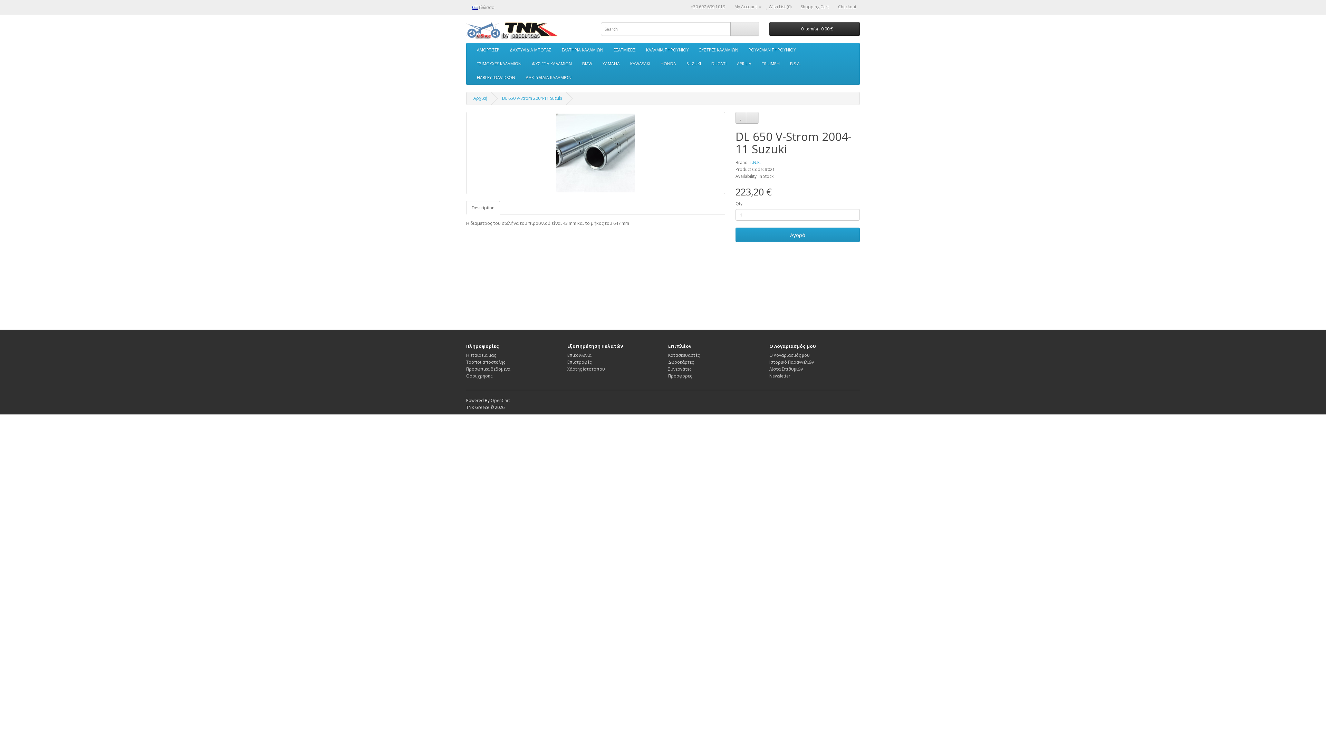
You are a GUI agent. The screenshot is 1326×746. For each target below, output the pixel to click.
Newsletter (779, 376)
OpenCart (500, 400)
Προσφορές (680, 376)
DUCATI (719, 64)
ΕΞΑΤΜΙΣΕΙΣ (625, 50)
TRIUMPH (771, 64)
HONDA (668, 64)
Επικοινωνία (579, 355)
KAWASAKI (640, 64)
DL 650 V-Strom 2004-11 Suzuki (532, 98)
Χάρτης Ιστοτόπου (586, 369)
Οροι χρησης (479, 376)
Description (483, 208)
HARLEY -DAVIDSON (496, 77)
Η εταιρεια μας (481, 355)
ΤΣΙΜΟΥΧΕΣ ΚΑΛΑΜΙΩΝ (499, 64)
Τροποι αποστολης (485, 362)
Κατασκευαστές (684, 355)
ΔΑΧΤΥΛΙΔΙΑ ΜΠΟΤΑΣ (530, 50)
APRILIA (744, 64)
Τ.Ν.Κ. (755, 162)
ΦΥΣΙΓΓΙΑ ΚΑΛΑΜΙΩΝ (552, 64)
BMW (587, 64)
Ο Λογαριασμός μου (789, 355)
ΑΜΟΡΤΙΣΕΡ (488, 50)
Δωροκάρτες (681, 362)
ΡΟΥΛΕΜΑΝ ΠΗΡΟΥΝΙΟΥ (772, 50)
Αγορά (797, 234)
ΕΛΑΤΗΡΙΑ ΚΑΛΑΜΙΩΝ (582, 50)
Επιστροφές (579, 362)
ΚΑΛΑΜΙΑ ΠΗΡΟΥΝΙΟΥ (667, 50)
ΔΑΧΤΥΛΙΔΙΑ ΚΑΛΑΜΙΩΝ (548, 77)
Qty (739, 204)
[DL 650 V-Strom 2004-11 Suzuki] (595, 153)
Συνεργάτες (679, 369)
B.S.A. (795, 64)
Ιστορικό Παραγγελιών (791, 362)
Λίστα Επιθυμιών (786, 369)
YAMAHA (611, 64)
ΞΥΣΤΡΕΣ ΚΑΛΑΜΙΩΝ (718, 50)
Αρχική (480, 98)
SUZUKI (693, 64)
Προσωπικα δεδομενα (488, 369)
